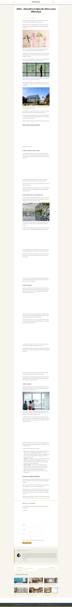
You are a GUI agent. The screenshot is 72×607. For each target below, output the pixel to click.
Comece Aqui (43, 604)
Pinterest (43, 497)
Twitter (25, 560)
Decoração (44, 13)
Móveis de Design (49, 604)
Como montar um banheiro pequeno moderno (46, 568)
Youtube (47, 497)
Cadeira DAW (29, 146)
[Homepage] (36, 2)
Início (39, 604)
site (47, 489)
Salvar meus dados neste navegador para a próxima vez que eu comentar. (33, 540)
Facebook (40, 497)
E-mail (24, 529)
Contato (58, 604)
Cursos (54, 604)
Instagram (36, 497)
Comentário (25, 510)
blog (34, 492)
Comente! (34, 13)
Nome (24, 524)
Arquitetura (40, 13)
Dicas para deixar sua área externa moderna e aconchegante (24, 569)
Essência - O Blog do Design (16, 604)
